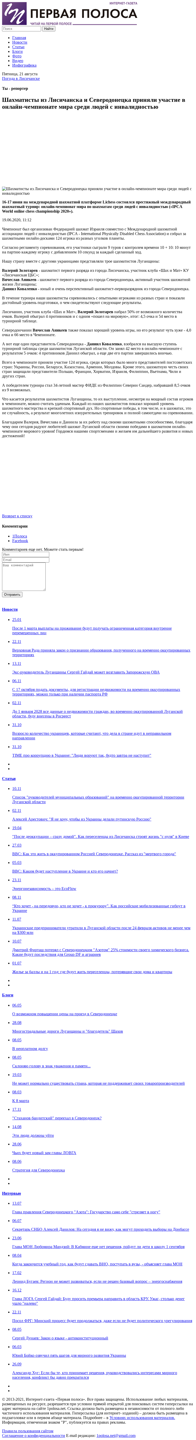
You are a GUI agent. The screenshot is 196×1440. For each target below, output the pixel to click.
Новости (19, 42)
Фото (16, 56)
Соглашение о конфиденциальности (33, 1435)
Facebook (20, 541)
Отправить (12, 594)
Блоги (17, 51)
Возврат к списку (17, 516)
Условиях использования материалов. (142, 1417)
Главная (19, 37)
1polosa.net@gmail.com (116, 1435)
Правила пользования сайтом (27, 1431)
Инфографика (24, 65)
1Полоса (19, 536)
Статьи (18, 47)
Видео (17, 60)
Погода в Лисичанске (21, 78)
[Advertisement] (98, 151)
